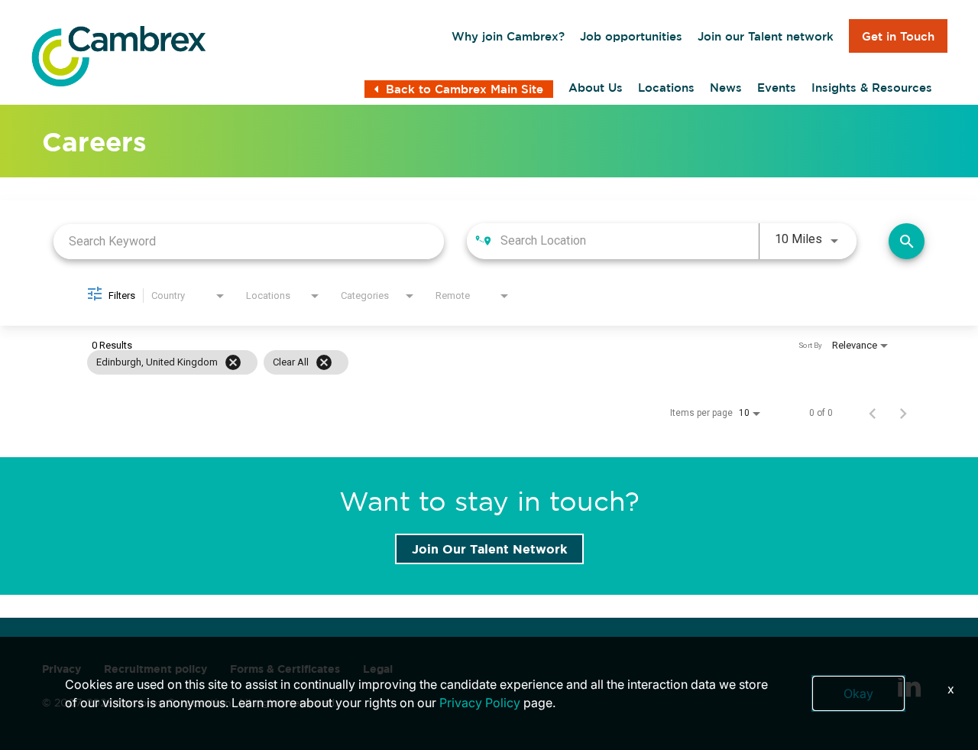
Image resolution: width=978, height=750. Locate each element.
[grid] (459, 362)
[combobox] (249, 241)
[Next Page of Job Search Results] (903, 413)
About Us (595, 88)
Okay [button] (858, 693)
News (726, 88)
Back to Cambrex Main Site (464, 89)
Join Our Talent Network (489, 549)
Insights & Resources (871, 88)
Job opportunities (631, 36)
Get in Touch (898, 36)
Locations (666, 88)
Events (776, 88)
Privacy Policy (479, 702)
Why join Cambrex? (508, 36)
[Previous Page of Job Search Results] (872, 413)
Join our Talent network (766, 36)
